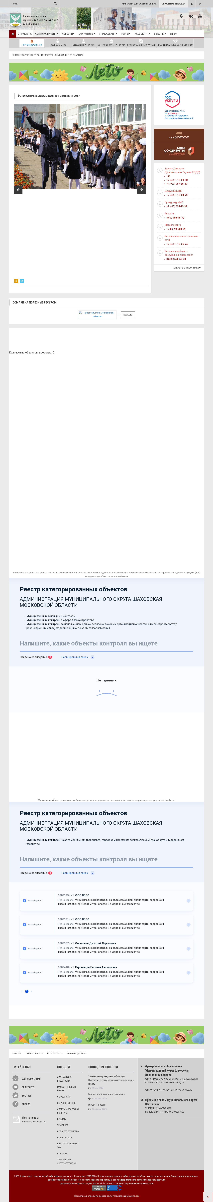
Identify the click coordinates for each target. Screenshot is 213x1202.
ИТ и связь (62, 1153)
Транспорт (62, 1125)
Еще (172, 33)
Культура (61, 1119)
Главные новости (34, 1053)
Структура (25, 33)
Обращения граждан (173, 3)
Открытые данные (76, 1053)
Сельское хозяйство (68, 1131)
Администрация (45, 33)
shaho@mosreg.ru (182, 1090)
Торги (125, 33)
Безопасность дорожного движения (106, 1094)
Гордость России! (97, 1104)
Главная (16, 1053)
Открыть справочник (186, 268)
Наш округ (141, 33)
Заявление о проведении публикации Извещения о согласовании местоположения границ (111, 1080)
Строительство (65, 1137)
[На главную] (12, 33)
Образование (63, 1097)
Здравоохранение (66, 1103)
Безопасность (54, 1053)
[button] (192, 3)
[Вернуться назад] (207, 1196)
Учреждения (107, 33)
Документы (86, 33)
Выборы (159, 33)
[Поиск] (55, 3)
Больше (127, 314)
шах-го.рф (27, 1176)
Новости (67, 33)
